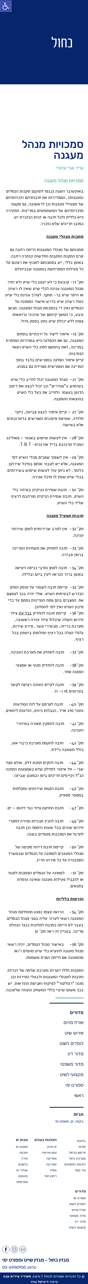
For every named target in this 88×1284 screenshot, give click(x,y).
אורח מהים (73, 1022)
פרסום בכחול (77, 1153)
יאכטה (23, 1153)
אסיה (53, 1170)
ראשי (78, 1095)
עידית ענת (11, 1276)
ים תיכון (52, 1147)
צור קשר (80, 1170)
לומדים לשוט (71, 1043)
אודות (82, 1147)
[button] (20, 42)
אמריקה (51, 1164)
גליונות (81, 1141)
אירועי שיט (74, 1033)
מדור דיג (75, 1053)
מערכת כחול (77, 1158)
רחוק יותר (50, 1176)
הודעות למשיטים (75, 1164)
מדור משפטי (71, 1064)
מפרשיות (22, 1182)
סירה (24, 1158)
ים (72, 1121)
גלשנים (23, 1164)
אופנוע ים (22, 1147)
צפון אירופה (49, 1153)
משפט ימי (62, 1121)
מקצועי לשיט (71, 1074)
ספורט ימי (74, 1085)
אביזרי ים (22, 1170)
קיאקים (23, 1176)
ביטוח (79, 1121)
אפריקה (51, 1158)
